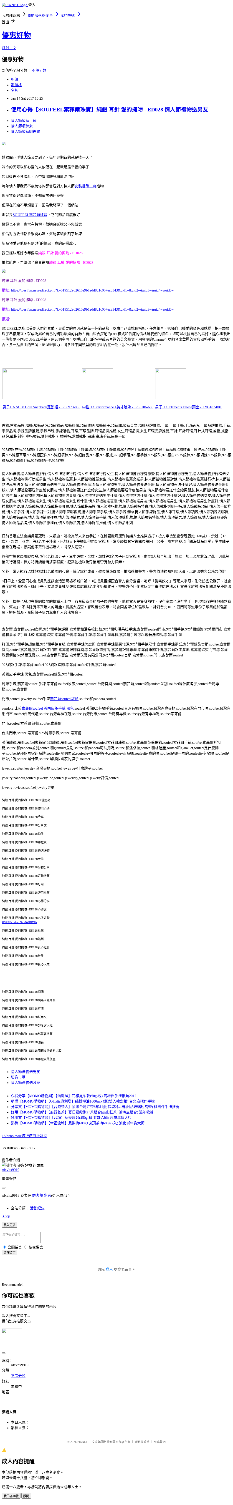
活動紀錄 (37, 1208)
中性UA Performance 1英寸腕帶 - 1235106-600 (117, 407)
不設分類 (39, 70)
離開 (26, 1496)
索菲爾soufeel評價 (64, 699)
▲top (6, 1216)
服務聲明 (160, 1442)
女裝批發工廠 (85, 186)
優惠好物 (16, 35)
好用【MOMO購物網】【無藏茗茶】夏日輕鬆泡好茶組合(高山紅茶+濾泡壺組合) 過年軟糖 (82, 1112)
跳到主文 (9, 48)
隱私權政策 (142, 1442)
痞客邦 (37, 1195)
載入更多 (9, 1225)
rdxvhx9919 (10, 1170)
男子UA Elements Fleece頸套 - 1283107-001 (188, 407)
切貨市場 (18, 1077)
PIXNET (82, 1442)
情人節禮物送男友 (25, 1072)
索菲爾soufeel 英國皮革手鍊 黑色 (48, 708)
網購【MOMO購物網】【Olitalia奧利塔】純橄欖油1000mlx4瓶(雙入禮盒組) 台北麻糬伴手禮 (83, 1101)
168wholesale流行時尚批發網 (24, 1136)
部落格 (16, 85)
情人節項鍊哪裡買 (25, 131)
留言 (47, 1195)
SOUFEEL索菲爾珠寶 (30, 215)
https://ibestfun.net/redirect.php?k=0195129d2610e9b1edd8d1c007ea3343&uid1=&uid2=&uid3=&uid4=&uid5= (92, 290)
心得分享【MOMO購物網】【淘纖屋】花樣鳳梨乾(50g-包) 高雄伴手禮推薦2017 (73, 1096)
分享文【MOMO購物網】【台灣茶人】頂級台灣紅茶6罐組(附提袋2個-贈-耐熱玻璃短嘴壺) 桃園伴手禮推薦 (95, 1107)
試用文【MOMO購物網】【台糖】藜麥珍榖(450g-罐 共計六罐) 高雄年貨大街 (71, 1118)
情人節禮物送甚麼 (25, 1083)
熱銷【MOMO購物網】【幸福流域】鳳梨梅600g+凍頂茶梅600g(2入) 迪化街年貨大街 (77, 1123)
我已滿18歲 (11, 1496)
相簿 (14, 79)
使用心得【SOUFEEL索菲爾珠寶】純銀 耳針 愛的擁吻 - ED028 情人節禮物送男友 (109, 110)
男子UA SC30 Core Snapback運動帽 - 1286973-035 (41, 407)
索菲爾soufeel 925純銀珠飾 (19, 922)
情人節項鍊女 (22, 126)
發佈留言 (9, 1252)
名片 (14, 90)
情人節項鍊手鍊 (23, 121)
